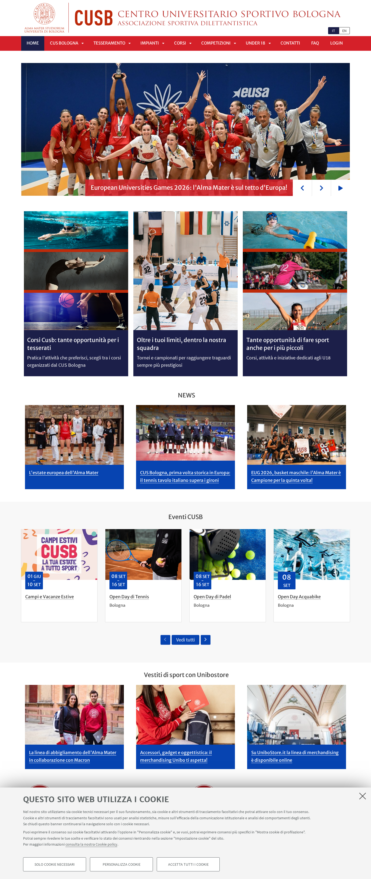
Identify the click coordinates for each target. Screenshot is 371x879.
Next (321, 188)
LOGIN (336, 43)
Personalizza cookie (121, 864)
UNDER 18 (255, 43)
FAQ (315, 43)
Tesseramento (109, 43)
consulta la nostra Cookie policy (91, 844)
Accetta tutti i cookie (188, 864)
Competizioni (216, 43)
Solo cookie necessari (54, 864)
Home (33, 43)
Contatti (290, 43)
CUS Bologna (64, 43)
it (333, 30)
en (344, 30)
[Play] (340, 188)
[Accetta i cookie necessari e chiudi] (362, 796)
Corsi (180, 43)
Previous (302, 188)
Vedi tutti (185, 640)
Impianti (149, 43)
